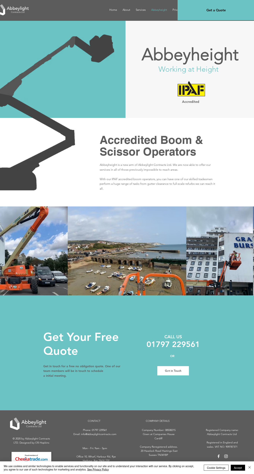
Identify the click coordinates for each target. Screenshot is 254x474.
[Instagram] (226, 456)
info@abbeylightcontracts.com (98, 434)
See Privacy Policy (98, 469)
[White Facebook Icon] (218, 456)
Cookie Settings (216, 468)
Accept (238, 468)
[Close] (249, 467)
